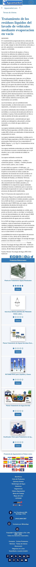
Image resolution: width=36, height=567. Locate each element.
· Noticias (12, 544)
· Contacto (11, 541)
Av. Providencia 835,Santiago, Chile (20, 513)
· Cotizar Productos (21, 541)
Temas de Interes (9, 12)
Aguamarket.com (10, 8)
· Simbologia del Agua (18, 484)
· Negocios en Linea (18, 548)
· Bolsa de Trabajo (18, 493)
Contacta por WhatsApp (21, 524)
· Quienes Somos (18, 481)
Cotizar (18, 289)
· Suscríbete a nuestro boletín (18, 551)
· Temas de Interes (21, 544)
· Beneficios (18, 476)
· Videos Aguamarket (18, 491)
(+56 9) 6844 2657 (20, 518)
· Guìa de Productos (18, 479)
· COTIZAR (18, 498)
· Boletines (18, 486)
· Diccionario (18, 546)
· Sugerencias (18, 488)
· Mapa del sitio (18, 496)
